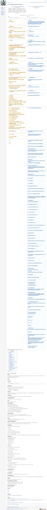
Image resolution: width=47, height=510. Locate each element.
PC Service (10, 502)
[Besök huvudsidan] (3, 3)
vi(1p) (8, 491)
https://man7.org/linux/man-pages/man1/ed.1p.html (21, 498)
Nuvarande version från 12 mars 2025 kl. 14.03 (34, 6)
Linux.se (18, 502)
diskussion (17, 7)
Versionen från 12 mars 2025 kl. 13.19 (15, 6)
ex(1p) (8, 489)
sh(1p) (8, 492)
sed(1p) (8, 490)
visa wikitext (21, 6)
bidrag (19, 7)
